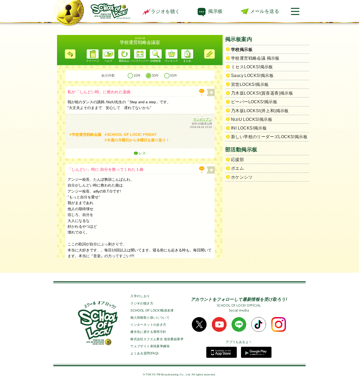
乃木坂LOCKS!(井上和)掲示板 (260, 110)
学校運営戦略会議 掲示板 (255, 58)
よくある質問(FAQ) (144, 353)
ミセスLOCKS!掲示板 (252, 67)
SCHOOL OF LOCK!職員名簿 (152, 310)
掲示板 (215, 11)
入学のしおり (140, 296)
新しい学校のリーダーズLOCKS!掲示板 (269, 136)
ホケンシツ (242, 177)
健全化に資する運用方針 (148, 332)
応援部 (237, 159)
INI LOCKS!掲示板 (249, 128)
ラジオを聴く (165, 11)
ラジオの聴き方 (141, 303)
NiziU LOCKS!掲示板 (251, 119)
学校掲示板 (242, 49)
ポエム (237, 168)
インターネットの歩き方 (148, 325)
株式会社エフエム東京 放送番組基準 (156, 339)
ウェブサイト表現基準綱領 (150, 346)
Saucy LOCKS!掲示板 (252, 75)
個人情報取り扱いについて (150, 317)
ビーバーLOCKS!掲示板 (254, 102)
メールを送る (264, 11)
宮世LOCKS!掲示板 (250, 84)
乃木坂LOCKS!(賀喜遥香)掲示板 (262, 93)
